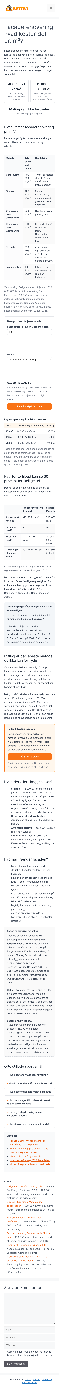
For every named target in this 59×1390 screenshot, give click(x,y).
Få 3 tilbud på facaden (29, 406)
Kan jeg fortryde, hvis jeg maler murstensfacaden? (25, 1114)
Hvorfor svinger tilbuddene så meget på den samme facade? (28, 1102)
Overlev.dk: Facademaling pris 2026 (26, 1245)
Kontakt (36, 1379)
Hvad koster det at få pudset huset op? (30, 1083)
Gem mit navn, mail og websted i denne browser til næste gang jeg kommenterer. (30, 1353)
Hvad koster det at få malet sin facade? (30, 1091)
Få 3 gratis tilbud (29, 756)
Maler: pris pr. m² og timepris (25, 1156)
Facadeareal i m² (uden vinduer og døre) (28, 327)
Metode (11, 354)
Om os (28, 1379)
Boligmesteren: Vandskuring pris (24, 1186)
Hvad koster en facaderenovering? (28, 1075)
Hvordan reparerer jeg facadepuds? (29, 1124)
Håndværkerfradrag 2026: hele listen (30, 1160)
